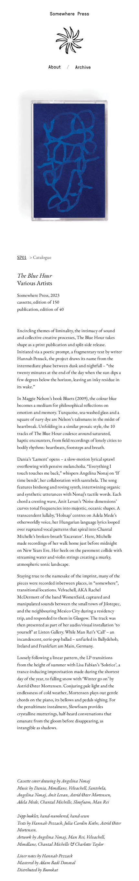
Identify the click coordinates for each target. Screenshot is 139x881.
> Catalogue (40, 257)
